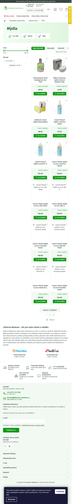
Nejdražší (61, 48)
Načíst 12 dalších (50, 310)
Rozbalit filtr (14, 65)
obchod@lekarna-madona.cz (18, 398)
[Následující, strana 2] (50, 314)
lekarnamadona (9, 446)
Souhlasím (60, 491)
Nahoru (52, 320)
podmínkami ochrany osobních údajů (33, 425)
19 (53, 315)
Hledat (42, 10)
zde (7, 494)
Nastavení (11, 499)
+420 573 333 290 (30, 5)
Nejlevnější (50, 48)
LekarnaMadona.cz (5, 446)
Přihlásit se (11, 430)
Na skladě (10, 61)
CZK (48, 9)
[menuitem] (9, 16)
